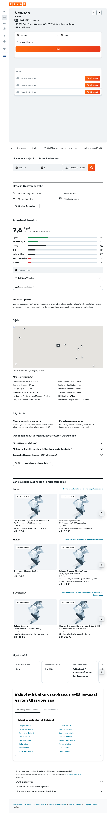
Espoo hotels (24, 747)
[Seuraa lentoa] (4, 41)
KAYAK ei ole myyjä (24, 781)
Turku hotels (64, 747)
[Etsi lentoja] (4, 12)
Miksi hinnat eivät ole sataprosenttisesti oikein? (37, 791)
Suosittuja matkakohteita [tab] (27, 710)
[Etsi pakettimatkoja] (4, 28)
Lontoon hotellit (65, 726)
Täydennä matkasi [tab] (50, 710)
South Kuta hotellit (66, 733)
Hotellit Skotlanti (75, 805)
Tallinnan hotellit (65, 737)
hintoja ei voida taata (74, 774)
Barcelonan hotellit (26, 733)
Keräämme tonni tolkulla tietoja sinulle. (33, 786)
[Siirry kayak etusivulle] (17, 4)
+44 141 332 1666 (22, 27)
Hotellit (28, 805)
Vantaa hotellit (24, 737)
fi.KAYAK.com (17, 805)
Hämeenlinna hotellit (67, 740)
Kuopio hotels (64, 751)
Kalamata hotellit (25, 740)
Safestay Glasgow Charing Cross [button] (73, 571)
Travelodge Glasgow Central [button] (26, 571)
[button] (4, 4)
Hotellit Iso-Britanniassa (57, 805)
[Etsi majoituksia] (4, 17)
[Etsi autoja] (4, 23)
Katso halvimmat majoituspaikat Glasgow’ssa (84, 539)
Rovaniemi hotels (26, 751)
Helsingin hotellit (65, 729)
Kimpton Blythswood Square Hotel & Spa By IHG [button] (79, 626)
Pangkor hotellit (25, 726)
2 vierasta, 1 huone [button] (25, 42)
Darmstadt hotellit (26, 729)
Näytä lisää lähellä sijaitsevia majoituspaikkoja (83, 489)
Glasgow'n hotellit (90, 805)
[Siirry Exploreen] (4, 36)
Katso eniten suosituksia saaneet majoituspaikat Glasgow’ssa (82, 593)
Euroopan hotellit (40, 805)
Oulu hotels (23, 744)
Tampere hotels (65, 744)
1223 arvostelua (32, 20)
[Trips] (4, 49)
